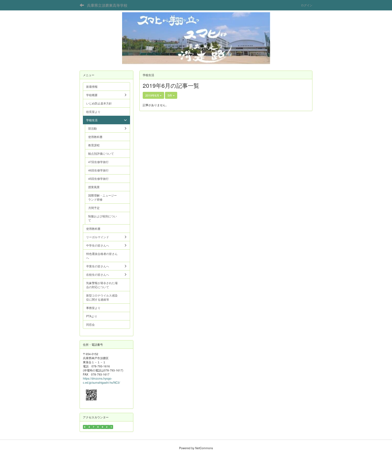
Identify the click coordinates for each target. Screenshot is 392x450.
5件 (170, 95)
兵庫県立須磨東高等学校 (107, 5)
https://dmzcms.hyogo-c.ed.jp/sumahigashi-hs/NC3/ (101, 380)
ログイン (306, 5)
